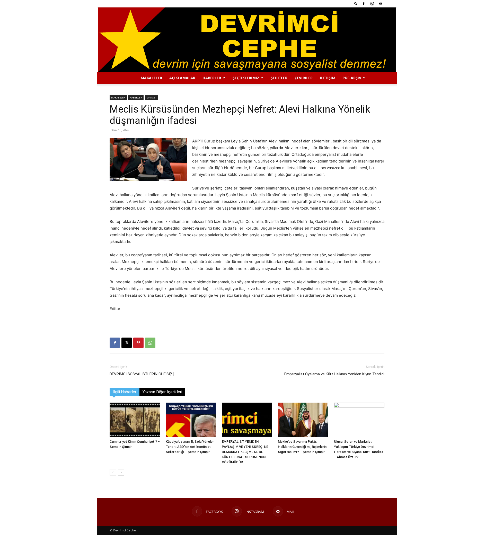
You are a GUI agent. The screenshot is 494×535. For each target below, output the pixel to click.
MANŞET (151, 97)
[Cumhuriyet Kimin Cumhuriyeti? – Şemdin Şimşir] (135, 420)
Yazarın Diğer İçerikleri (162, 391)
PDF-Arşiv (351, 77)
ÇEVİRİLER (304, 77)
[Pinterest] (138, 343)
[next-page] (121, 472)
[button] (356, 3)
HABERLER (211, 77)
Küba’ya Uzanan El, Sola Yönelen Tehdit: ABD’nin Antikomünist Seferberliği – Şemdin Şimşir (190, 447)
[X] (126, 343)
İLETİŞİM (327, 77)
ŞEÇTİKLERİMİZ (246, 77)
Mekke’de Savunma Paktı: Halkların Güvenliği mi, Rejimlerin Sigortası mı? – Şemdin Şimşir (302, 447)
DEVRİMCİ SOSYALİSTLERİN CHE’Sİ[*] (142, 374)
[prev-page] (113, 472)
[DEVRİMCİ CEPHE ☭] (247, 39)
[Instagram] (372, 3)
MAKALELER (151, 77)
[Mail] (380, 3)
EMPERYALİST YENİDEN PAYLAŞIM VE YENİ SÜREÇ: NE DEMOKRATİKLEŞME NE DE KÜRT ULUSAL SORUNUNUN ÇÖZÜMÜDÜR (245, 452)
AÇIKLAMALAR (182, 77)
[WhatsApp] (150, 343)
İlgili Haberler (124, 391)
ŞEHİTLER (279, 77)
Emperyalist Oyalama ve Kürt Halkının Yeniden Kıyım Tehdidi (334, 374)
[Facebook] (363, 3)
